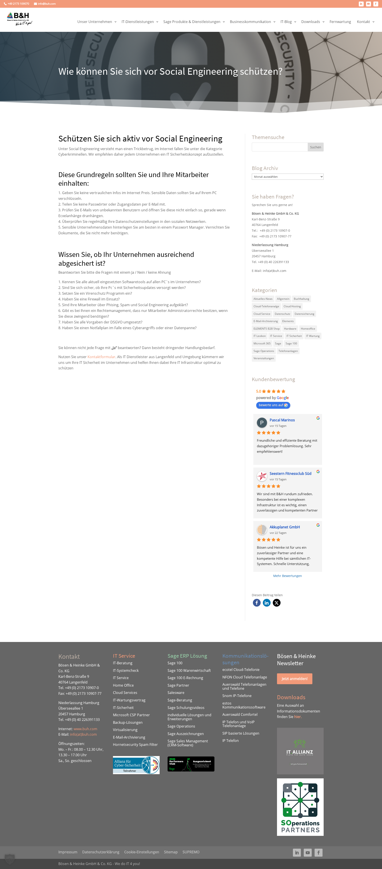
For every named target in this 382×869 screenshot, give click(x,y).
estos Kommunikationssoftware (243, 705)
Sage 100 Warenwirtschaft (189, 670)
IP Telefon (230, 740)
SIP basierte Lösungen (240, 733)
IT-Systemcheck (126, 670)
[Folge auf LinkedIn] (361, 4)
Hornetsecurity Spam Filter (135, 744)
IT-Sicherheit (123, 707)
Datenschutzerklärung (100, 852)
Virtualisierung (125, 729)
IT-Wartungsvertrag (129, 700)
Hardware (290, 328)
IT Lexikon (260, 336)
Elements (288, 321)
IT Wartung (313, 336)
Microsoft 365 (262, 343)
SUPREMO (191, 852)
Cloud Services (125, 692)
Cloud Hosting (292, 306)
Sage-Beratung (180, 700)
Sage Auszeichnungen (186, 733)
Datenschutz (282, 314)
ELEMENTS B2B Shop (267, 328)
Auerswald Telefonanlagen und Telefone (244, 686)
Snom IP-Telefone (237, 695)
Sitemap (171, 852)
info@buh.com (47, 4)
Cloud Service (262, 314)
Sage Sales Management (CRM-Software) (188, 743)
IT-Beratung (122, 663)
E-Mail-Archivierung (266, 321)
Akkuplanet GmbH (285, 527)
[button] (257, 603)
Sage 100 (291, 343)
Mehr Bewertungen (287, 576)
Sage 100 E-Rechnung (185, 677)
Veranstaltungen (264, 358)
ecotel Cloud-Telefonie (241, 669)
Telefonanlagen (288, 351)
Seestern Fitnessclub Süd (290, 473)
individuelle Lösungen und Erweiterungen (189, 716)
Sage (278, 343)
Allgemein (283, 299)
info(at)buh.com (274, 271)
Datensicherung (304, 314)
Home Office (123, 685)
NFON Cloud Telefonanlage (244, 677)
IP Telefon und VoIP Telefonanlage (238, 724)
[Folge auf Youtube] (368, 4)
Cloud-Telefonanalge (266, 306)
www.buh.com (85, 728)
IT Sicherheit (294, 336)
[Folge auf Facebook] (375, 4)
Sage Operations (264, 351)
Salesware (176, 692)
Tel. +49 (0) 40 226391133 (270, 262)
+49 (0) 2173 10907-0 (275, 230)
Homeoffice (308, 328)
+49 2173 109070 (18, 4)
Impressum (67, 852)
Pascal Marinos (282, 420)
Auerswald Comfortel (240, 714)
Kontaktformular (101, 356)
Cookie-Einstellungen (141, 852)
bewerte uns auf (271, 405)
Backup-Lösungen (128, 722)
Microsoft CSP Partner (131, 714)
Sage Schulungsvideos (186, 707)
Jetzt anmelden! (295, 678)
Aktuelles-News (263, 299)
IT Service (276, 336)
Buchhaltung (301, 299)
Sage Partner (178, 685)
